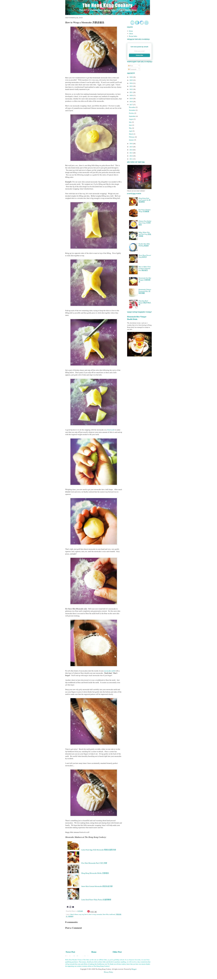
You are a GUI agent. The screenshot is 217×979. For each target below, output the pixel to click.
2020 (131, 95)
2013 (131, 153)
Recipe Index (133, 36)
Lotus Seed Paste (87, 899)
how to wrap (92, 914)
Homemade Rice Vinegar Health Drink (136, 317)
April (131, 131)
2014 (131, 150)
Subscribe (139, 55)
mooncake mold (109, 671)
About (131, 33)
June (130, 125)
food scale (110, 430)
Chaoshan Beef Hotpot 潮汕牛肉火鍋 (145, 302)
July (130, 122)
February (132, 137)
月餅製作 (70, 916)
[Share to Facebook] (96, 912)
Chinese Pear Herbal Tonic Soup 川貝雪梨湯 (145, 223)
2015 (131, 147)
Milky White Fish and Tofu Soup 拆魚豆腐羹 (145, 234)
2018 (131, 101)
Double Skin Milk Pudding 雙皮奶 (144, 245)
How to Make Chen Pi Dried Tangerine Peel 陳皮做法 (145, 268)
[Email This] (91, 912)
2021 (131, 92)
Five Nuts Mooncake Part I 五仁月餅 (94, 863)
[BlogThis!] (92, 912)
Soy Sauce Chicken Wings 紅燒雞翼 (144, 210)
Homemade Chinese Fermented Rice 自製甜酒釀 (145, 291)
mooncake (99, 914)
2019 (131, 98)
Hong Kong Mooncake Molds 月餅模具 (95, 873)
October (131, 113)
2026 (131, 77)
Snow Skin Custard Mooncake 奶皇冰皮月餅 (97, 886)
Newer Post (70, 951)
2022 (131, 89)
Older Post (117, 951)
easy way (81, 914)
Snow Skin (106, 914)
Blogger (133, 969)
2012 (131, 156)
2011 (131, 159)
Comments (132, 69)
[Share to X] (94, 912)
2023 (131, 86)
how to (86, 914)
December (132, 107)
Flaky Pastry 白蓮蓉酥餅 (102, 899)
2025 (131, 80)
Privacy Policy (108, 972)
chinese (76, 914)
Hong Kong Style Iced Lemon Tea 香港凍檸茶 (144, 200)
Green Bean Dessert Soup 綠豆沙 (145, 256)
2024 (131, 83)
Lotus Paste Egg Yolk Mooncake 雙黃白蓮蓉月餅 (98, 850)
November (132, 110)
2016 (131, 144)
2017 (131, 105)
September (132, 116)
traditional (112, 914)
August (131, 119)
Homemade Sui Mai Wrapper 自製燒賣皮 (145, 280)
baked (72, 914)
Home (93, 951)
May (130, 128)
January (131, 140)
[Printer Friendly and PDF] (70, 908)
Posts (131, 66)
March (131, 134)
